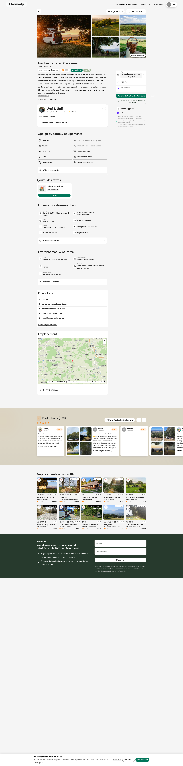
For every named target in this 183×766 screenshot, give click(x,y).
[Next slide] (144, 420)
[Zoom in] (104, 340)
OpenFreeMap (76, 382)
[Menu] (171, 4)
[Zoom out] (104, 343)
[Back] (39, 11)
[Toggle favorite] (39, 480)
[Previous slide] (138, 420)
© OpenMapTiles (85, 382)
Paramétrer (117, 760)
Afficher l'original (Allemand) (47, 99)
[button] (72, 361)
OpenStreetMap (99, 382)
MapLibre (69, 382)
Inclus (55, 195)
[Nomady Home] (16, 4)
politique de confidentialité (117, 571)
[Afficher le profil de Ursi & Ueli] (104, 108)
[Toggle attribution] (105, 382)
